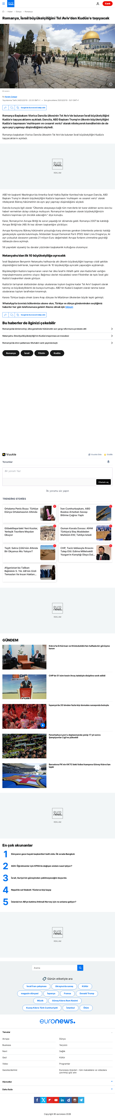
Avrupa (5, 1038)
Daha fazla (7, 1089)
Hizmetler (7, 1081)
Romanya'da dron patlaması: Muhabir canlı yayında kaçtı (30, 343)
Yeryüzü (63, 1045)
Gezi (4, 1057)
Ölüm (86, 1007)
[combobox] (57, 968)
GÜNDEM (10, 640)
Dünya (18, 12)
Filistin (41, 353)
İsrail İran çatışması (37, 986)
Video (5, 1063)
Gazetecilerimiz (9, 1070)
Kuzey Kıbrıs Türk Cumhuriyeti (42, 1007)
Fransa (67, 993)
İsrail (26, 353)
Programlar (64, 1063)
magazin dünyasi (29, 993)
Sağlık (62, 1051)
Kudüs (57, 353)
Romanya (29, 12)
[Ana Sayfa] (3, 11)
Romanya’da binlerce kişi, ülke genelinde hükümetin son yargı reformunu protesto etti (44, 329)
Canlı (107, 3)
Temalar (6, 1032)
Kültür (85, 986)
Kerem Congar (11, 97)
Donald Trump (87, 993)
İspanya (51, 993)
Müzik (40, 1000)
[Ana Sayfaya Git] (10, 3)
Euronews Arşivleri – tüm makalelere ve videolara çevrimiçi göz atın (83, 1071)
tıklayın (69, 306)
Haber (10, 12)
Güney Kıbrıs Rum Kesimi (65, 1000)
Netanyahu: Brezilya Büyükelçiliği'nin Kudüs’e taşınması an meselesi (35, 336)
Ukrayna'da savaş (64, 986)
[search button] (80, 968)
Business (6, 1045)
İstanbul (70, 1007)
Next (4, 1051)
